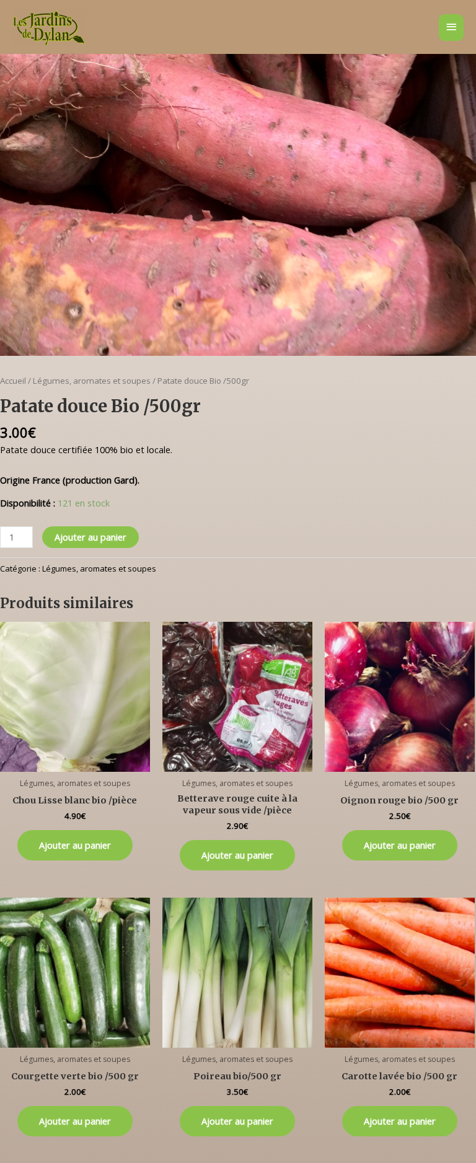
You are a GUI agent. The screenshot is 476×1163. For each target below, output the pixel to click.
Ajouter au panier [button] (75, 845)
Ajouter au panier (90, 537)
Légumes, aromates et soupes (92, 380)
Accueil (13, 380)
